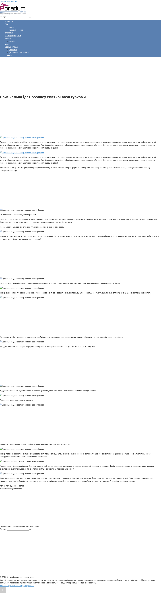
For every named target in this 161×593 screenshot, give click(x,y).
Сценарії (8, 55)
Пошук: (3, 17)
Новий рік (9, 21)
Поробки (13, 50)
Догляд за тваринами (19, 52)
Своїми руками (11, 47)
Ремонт (8, 38)
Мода (7, 44)
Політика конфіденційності (22, 586)
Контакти (4, 586)
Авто (11, 27)
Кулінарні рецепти (13, 35)
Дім (6, 24)
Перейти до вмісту (8, 1)
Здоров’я (9, 33)
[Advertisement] (70, 75)
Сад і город (14, 41)
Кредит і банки (16, 30)
